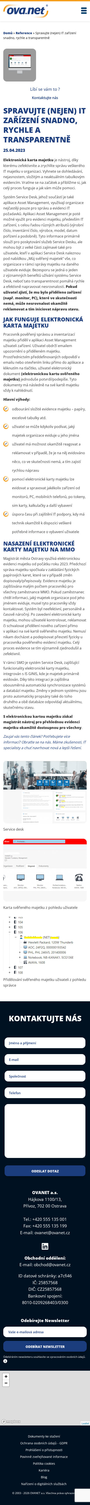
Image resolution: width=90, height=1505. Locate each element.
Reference (24, 33)
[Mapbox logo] (11, 1421)
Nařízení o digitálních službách (44, 1484)
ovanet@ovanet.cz (52, 1233)
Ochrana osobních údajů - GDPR (44, 1443)
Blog (44, 1477)
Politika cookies (44, 1463)
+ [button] (6, 1376)
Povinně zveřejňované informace (44, 1457)
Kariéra (44, 1470)
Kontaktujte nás (45, 97)
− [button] (6, 1383)
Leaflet (85, 1423)
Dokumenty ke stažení (44, 1436)
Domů (7, 33)
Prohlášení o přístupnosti (44, 1450)
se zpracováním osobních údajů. (66, 1356)
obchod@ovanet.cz (52, 1264)
